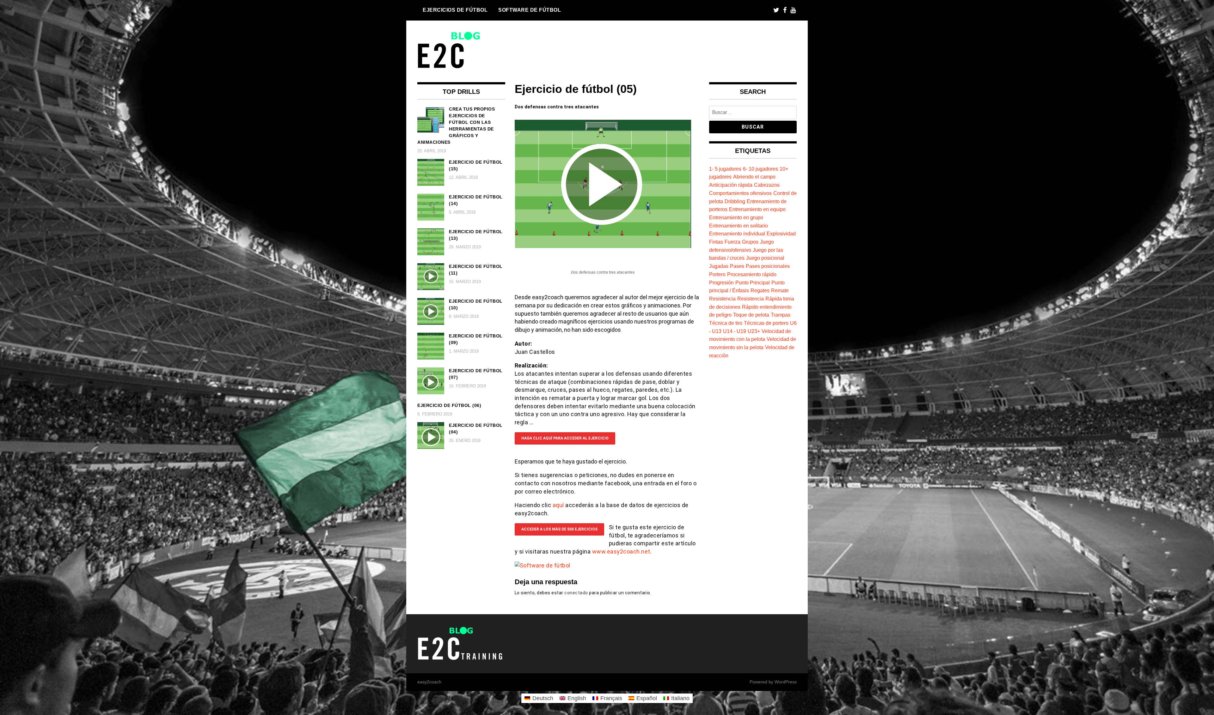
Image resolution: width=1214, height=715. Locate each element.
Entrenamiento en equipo (757, 209)
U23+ (754, 331)
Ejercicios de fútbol (455, 10)
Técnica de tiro (725, 323)
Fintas (716, 242)
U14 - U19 (734, 331)
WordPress (786, 681)
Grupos (750, 242)
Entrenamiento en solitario (738, 225)
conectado (576, 592)
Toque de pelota (751, 315)
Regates (760, 290)
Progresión (721, 282)
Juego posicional (765, 258)
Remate (780, 290)
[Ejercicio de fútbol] (603, 246)
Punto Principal (752, 282)
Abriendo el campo (754, 176)
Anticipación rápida (730, 185)
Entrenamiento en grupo (736, 217)
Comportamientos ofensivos (740, 193)
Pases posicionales (768, 266)
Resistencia (722, 298)
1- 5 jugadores (725, 169)
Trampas (780, 315)
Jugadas (718, 266)
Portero (717, 274)
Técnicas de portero (766, 323)
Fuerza (732, 242)
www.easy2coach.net (621, 551)
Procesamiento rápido (751, 274)
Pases (737, 266)
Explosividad (781, 233)
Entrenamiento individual (737, 233)
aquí (559, 505)
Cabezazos (767, 185)
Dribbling (735, 201)
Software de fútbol (529, 10)
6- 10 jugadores (760, 169)
